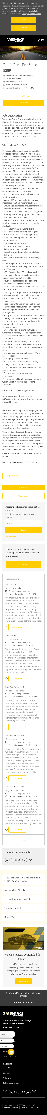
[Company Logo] (15, 40)
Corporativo (7, 1073)
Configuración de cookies (31, 14)
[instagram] (22, 1092)
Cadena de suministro (11, 1083)
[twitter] (16, 1092)
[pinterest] (34, 1092)
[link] (10, 536)
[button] (23, 103)
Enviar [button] (23, 530)
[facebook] (5, 1092)
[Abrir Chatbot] (11, 1052)
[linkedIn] (11, 1092)
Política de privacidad (10, 1108)
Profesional (7, 1078)
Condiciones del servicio (30, 1108)
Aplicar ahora (19, 627)
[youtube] (28, 1092)
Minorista (6, 1068)
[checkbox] (23, 96)
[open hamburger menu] (3, 40)
